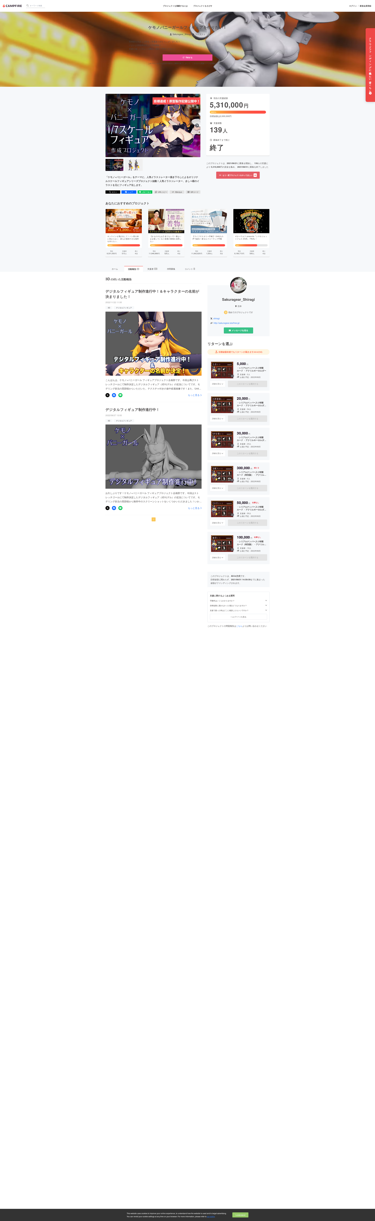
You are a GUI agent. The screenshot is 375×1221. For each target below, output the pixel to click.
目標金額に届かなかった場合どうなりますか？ (228, 605)
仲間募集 (171, 268)
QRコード (194, 192)
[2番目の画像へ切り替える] (134, 165)
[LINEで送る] (120, 395)
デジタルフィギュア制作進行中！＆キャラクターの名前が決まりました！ (152, 294)
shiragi (216, 318)
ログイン (353, 6)
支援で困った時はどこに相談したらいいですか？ (229, 610)
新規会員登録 (365, 6)
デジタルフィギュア (124, 307)
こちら (239, 625)
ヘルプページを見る (238, 616)
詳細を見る (216, 383)
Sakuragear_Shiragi (182, 34)
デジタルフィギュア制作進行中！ (132, 409)
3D (109, 307)
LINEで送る (146, 192)
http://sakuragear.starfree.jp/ (227, 323)
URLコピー (162, 192)
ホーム (115, 268)
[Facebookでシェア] (114, 395)
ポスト (114, 192)
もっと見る (194, 395)
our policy (211, 1216)
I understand (240, 1215)
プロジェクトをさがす (202, 5)
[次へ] (197, 125)
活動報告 (133, 269)
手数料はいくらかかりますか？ (222, 601)
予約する (188, 57)
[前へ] (109, 125)
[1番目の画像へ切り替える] (114, 165)
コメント (190, 268)
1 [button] (153, 519)
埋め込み (178, 192)
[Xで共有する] (107, 395)
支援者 (152, 268)
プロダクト (200, 34)
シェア (130, 192)
